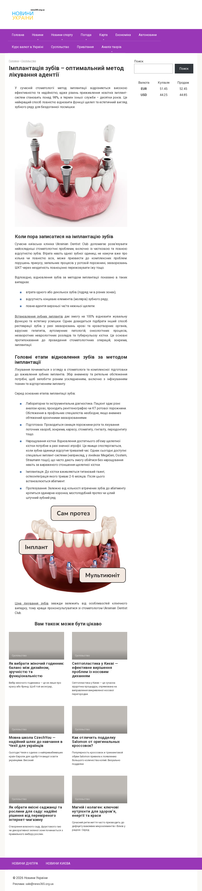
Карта (103, 35)
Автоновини (148, 35)
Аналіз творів (112, 47)
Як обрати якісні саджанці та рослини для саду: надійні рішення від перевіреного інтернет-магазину (35, 813)
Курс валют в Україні (27, 47)
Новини (37, 35)
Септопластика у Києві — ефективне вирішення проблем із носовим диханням (95, 669)
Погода (86, 35)
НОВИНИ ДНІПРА (25, 863)
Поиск (138, 61)
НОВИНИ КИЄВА (58, 863)
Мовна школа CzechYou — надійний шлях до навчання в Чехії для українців (36, 741)
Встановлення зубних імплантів (39, 316)
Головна (18, 35)
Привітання (85, 47)
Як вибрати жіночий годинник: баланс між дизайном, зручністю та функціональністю (36, 669)
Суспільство (60, 47)
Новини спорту (62, 35)
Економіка (123, 35)
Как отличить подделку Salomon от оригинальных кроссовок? (96, 741)
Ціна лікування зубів (32, 603)
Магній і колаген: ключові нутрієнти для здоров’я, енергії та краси (95, 811)
